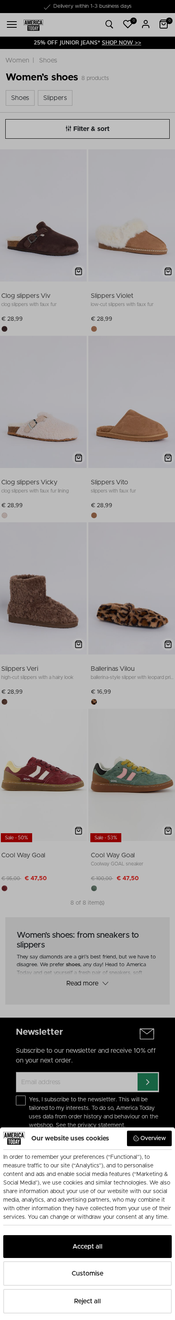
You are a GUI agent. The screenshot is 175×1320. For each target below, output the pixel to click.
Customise (87, 1273)
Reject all (87, 1301)
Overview (153, 1138)
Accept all (87, 1246)
